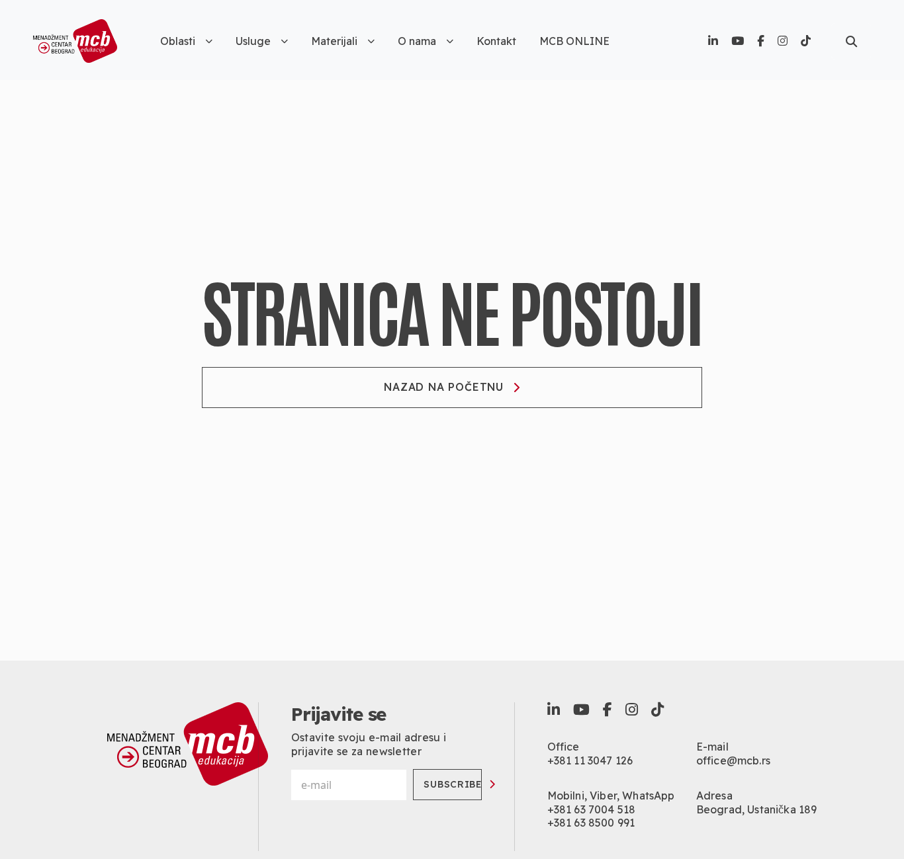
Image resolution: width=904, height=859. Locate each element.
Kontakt (496, 41)
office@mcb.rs (733, 760)
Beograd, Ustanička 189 (756, 809)
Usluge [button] (253, 41)
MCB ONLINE (574, 41)
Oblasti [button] (177, 41)
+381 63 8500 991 (591, 822)
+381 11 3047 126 (590, 760)
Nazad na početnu (444, 386)
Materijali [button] (334, 41)
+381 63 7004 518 (591, 809)
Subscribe (453, 784)
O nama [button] (417, 41)
